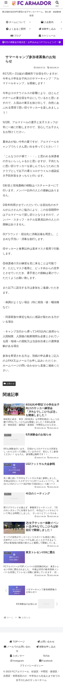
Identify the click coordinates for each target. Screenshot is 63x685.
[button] (56, 532)
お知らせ (11, 383)
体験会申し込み (47, 646)
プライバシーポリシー (31, 665)
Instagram (18, 660)
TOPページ (18, 641)
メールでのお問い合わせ (18, 648)
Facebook (47, 660)
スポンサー (18, 655)
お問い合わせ (47, 641)
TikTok (46, 655)
